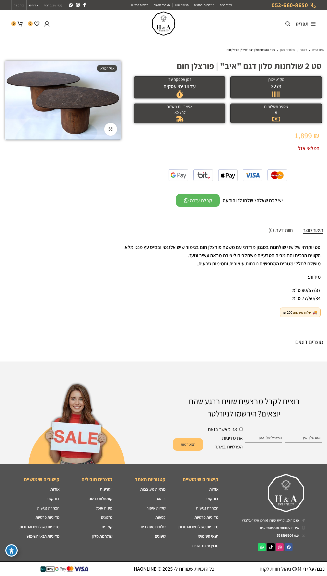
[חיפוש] (288, 24)
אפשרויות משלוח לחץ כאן (180, 109)
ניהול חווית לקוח (276, 569)
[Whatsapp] (262, 547)
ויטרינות (106, 489)
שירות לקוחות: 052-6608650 (279, 527)
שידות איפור (156, 508)
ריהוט (303, 50)
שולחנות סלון (287, 50)
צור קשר (211, 498)
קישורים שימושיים (200, 479)
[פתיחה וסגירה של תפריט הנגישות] (11, 550)
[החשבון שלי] (47, 24)
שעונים (160, 536)
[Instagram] (280, 547)
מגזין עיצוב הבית (205, 545)
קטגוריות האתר (150, 479)
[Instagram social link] (77, 5)
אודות (213, 489)
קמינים (107, 526)
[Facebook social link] (84, 5)
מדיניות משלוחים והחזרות (198, 526)
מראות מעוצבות (152, 489)
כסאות (160, 517)
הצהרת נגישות (48, 508)
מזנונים (106, 517)
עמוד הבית (318, 50)
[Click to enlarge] (110, 129)
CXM (296, 569)
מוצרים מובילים (96, 479)
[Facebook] (289, 547)
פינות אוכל (104, 508)
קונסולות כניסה (100, 498)
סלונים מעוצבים (153, 526)
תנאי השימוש (208, 536)
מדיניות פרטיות (206, 517)
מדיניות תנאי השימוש (43, 536)
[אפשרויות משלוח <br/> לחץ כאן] (179, 119)
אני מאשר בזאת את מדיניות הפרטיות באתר (225, 438)
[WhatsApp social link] (70, 5)
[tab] (313, 230)
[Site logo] (163, 23)
